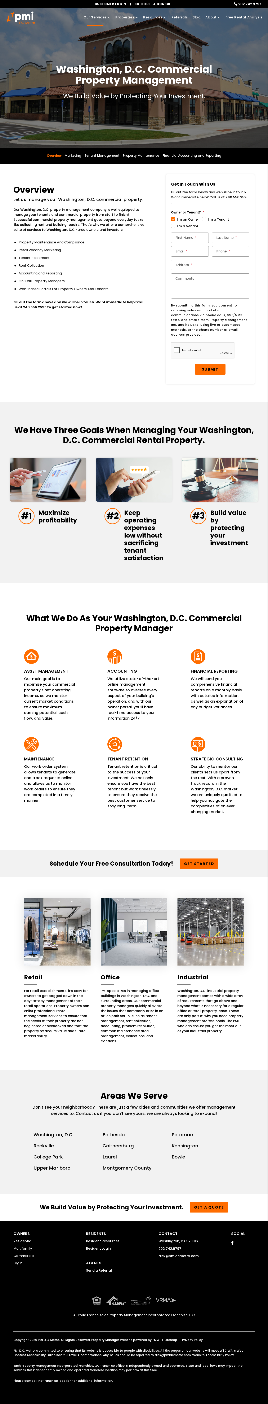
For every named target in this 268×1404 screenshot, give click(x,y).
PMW (156, 1340)
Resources (152, 17)
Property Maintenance (141, 155)
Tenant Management (102, 155)
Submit (210, 369)
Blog (197, 17)
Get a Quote (209, 1207)
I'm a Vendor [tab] (187, 226)
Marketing (73, 155)
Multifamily (22, 1248)
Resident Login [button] (98, 1248)
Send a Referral (99, 1270)
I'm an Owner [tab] (188, 219)
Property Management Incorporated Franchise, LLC (152, 1315)
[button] (232, 1242)
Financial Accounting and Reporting (191, 155)
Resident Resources (103, 1241)
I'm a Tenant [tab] (218, 219)
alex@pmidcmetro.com (178, 1256)
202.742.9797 (249, 4)
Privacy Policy (192, 1340)
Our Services (95, 17)
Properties (124, 17)
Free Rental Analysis (244, 17)
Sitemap (171, 1340)
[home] (21, 18)
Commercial (24, 1255)
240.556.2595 (34, 307)
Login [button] (17, 1263)
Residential (22, 1241)
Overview (54, 155)
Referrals (179, 17)
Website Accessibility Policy (213, 1355)
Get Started (199, 863)
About (211, 17)
